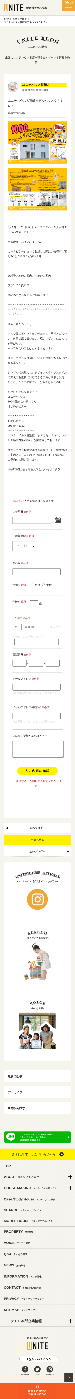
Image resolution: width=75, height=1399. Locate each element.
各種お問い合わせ (22, 1287)
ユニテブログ (20, 19)
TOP (6, 19)
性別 (19, 585)
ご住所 (18, 618)
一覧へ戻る (37, 839)
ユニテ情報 (23, 1276)
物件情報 (18, 1232)
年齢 (19, 601)
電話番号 (21, 654)
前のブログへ (37, 828)
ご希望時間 (19, 535)
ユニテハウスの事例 (29, 1199)
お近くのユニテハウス (23, 1210)
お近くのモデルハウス (28, 1221)
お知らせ (14, 1265)
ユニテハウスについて (21, 1177)
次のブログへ (37, 851)
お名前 (20, 562)
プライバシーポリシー (24, 1299)
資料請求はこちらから (33, 1154)
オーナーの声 (17, 1243)
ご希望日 (17, 511)
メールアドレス (21, 678)
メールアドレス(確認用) (26, 707)
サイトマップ (19, 1310)
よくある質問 (15, 1254)
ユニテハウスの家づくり (30, 1188)
